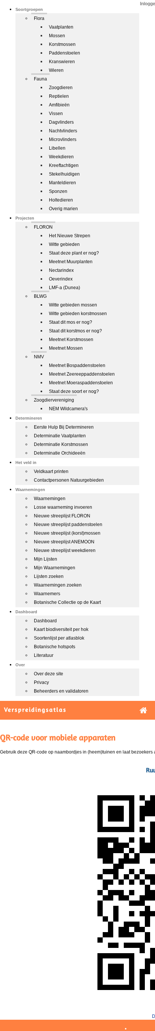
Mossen (57, 35)
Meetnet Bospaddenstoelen (77, 365)
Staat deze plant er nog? (74, 253)
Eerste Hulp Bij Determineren (64, 427)
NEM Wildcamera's (68, 408)
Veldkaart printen (51, 471)
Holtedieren (61, 200)
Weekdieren (61, 156)
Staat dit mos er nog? (70, 322)
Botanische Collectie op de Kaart (67, 602)
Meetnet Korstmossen (71, 339)
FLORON (43, 227)
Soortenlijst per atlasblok (59, 638)
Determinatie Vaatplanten (60, 435)
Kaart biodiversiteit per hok (61, 629)
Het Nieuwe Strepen (69, 235)
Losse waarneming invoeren (63, 507)
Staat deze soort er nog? (74, 391)
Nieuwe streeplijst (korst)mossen (67, 533)
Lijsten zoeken (49, 576)
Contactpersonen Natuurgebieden (69, 480)
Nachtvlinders (63, 130)
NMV (39, 356)
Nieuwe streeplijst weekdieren (65, 550)
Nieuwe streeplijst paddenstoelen (68, 524)
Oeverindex (61, 279)
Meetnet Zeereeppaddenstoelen (82, 374)
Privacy (41, 682)
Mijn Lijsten (45, 559)
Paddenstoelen (64, 53)
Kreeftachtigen (64, 165)
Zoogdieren (61, 87)
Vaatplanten (61, 27)
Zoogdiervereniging (54, 400)
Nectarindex (61, 270)
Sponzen (58, 191)
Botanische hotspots (54, 646)
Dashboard (45, 620)
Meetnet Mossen (66, 348)
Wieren (56, 70)
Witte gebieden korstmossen (78, 313)
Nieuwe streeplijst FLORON (62, 516)
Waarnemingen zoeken (58, 585)
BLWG (40, 296)
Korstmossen (62, 44)
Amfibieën (59, 105)
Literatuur (43, 655)
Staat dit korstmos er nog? (75, 331)
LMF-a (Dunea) (64, 287)
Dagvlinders (61, 122)
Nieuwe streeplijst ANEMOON (64, 541)
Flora (39, 18)
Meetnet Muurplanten (71, 261)
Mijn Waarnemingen (54, 567)
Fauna (40, 79)
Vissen (56, 113)
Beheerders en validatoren (61, 691)
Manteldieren (62, 182)
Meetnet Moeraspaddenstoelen (81, 382)
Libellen (57, 148)
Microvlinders (62, 139)
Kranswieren (62, 61)
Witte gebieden (64, 244)
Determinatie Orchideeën (59, 453)
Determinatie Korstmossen (61, 444)
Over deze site (48, 673)
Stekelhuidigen (64, 174)
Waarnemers (47, 593)
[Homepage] (143, 710)
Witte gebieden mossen (73, 305)
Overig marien (63, 208)
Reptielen (59, 96)
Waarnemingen (49, 498)
